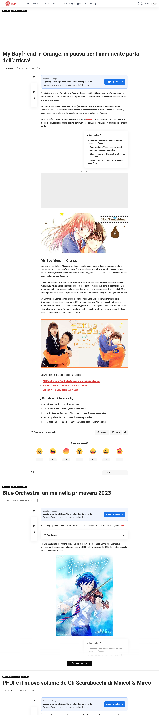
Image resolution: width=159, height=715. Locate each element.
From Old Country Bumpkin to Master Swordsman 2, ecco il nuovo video (74, 413)
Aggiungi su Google (114, 82)
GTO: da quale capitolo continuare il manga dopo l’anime (67, 417)
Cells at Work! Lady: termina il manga (60, 390)
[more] (95, 3)
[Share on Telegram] (34, 98)
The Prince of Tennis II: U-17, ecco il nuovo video (64, 408)
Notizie (6, 11)
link (122, 525)
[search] (142, 3)
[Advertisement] (79, 31)
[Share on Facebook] (34, 86)
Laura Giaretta (8, 68)
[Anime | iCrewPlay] (10, 3)
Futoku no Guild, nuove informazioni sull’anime (65, 385)
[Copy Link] (34, 104)
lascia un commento (116, 473)
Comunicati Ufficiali (11, 676)
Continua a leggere (79, 663)
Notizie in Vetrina (19, 11)
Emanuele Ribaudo (9, 690)
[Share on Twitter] (34, 92)
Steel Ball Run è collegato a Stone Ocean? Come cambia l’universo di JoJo (74, 422)
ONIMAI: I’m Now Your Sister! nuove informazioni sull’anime (71, 381)
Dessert (90, 119)
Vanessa (5, 500)
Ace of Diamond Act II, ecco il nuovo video (61, 404)
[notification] (138, 3)
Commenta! (30, 68)
